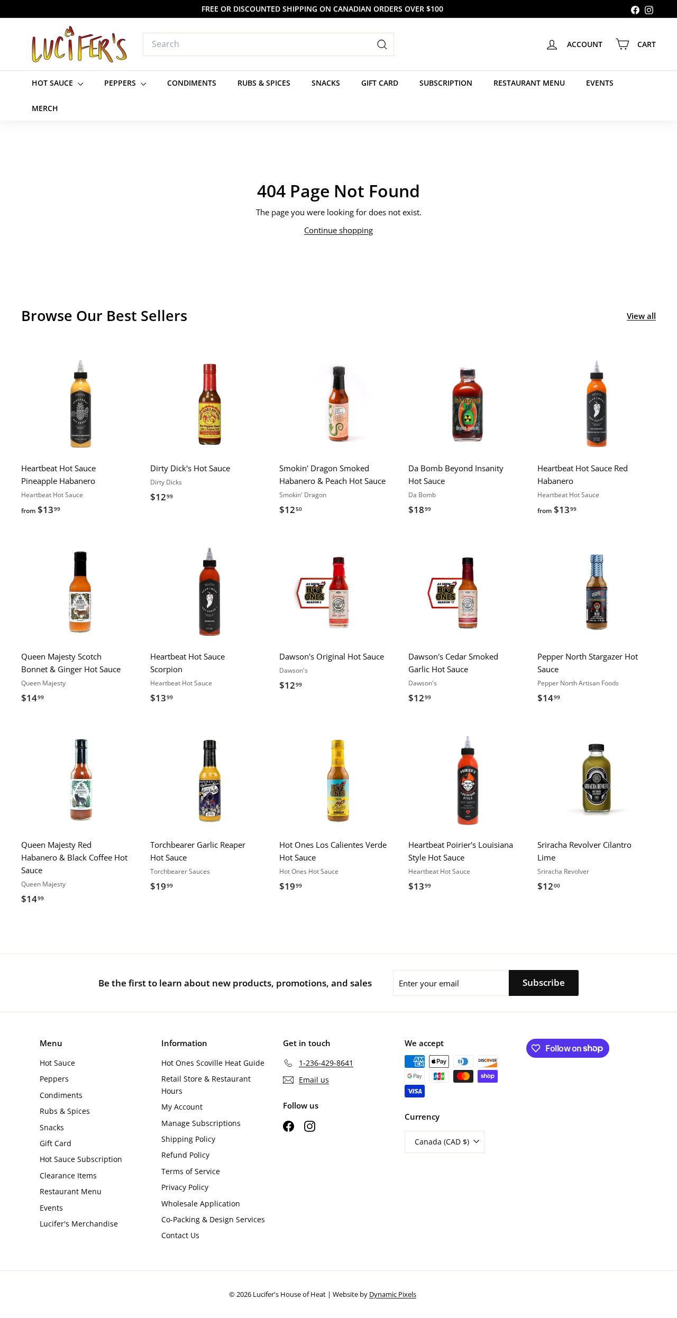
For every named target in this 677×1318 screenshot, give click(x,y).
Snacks (326, 83)
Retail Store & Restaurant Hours (206, 1084)
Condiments (191, 83)
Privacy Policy (184, 1187)
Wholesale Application (200, 1203)
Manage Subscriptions (201, 1123)
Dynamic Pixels (392, 1294)
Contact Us (180, 1235)
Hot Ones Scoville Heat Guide (212, 1063)
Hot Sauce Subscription (81, 1159)
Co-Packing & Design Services (213, 1219)
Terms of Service (190, 1171)
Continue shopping (338, 230)
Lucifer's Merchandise (79, 1224)
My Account (182, 1107)
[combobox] (268, 44)
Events (600, 83)
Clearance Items (68, 1175)
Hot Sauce (53, 83)
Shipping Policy (188, 1139)
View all (641, 315)
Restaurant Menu (529, 83)
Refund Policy (185, 1155)
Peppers (121, 83)
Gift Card (379, 83)
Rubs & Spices (263, 83)
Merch (45, 108)
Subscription (445, 83)
